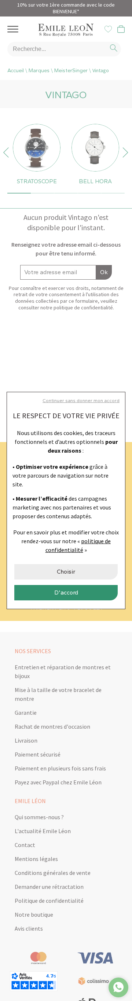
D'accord (66, 592)
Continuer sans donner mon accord (81, 400)
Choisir (66, 571)
